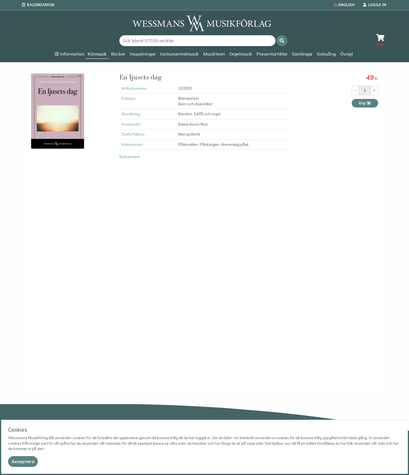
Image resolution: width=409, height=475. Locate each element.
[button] (281, 40)
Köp (362, 103)
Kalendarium (40, 4)
